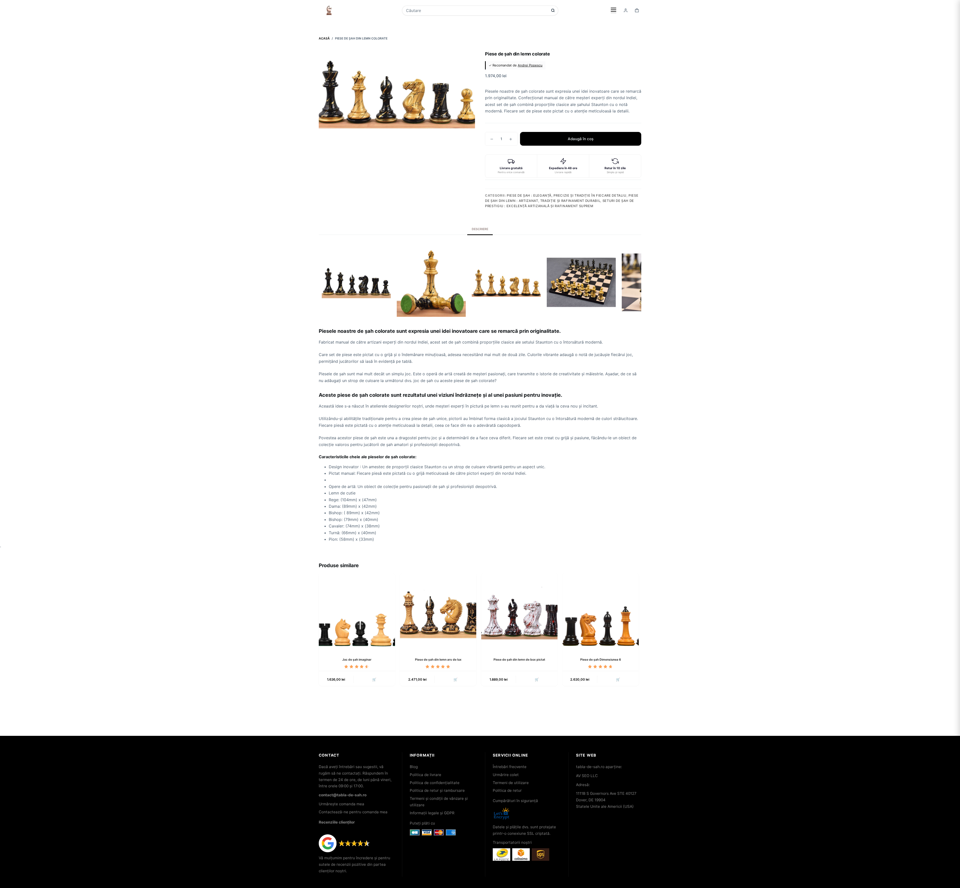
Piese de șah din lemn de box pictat (519, 659)
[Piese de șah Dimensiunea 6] (600, 611)
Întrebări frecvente (509, 766)
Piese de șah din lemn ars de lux (438, 659)
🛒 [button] (374, 679)
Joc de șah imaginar (357, 659)
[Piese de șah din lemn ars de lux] (438, 611)
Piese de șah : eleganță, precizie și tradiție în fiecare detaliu (566, 195)
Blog (414, 766)
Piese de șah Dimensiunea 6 (600, 659)
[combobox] (476, 10)
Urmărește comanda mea (341, 804)
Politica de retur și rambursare (437, 790)
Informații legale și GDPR (432, 813)
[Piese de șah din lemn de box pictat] (519, 611)
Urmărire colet (506, 774)
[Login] (626, 10)
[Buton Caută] (552, 10)
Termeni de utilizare (511, 782)
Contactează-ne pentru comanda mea (353, 812)
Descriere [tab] (480, 229)
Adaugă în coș (581, 138)
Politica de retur (507, 790)
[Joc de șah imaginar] (357, 611)
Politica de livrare (425, 774)
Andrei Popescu (530, 65)
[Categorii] (613, 10)
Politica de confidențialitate (435, 782)
